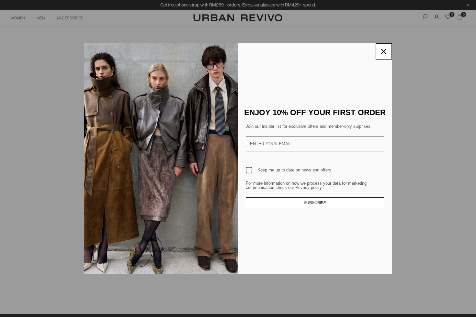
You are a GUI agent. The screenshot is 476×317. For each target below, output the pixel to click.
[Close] (384, 51)
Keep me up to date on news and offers (294, 170)
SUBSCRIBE (315, 202)
